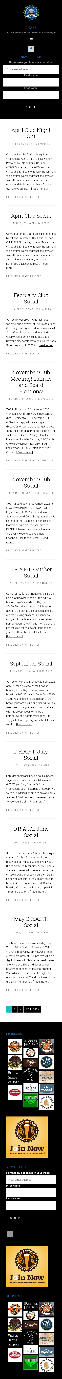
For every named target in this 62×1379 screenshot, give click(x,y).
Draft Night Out (31, 197)
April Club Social (31, 215)
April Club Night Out (31, 133)
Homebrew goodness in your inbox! (31, 62)
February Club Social (31, 298)
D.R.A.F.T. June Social (31, 831)
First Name (31, 75)
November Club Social (31, 482)
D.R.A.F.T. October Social (31, 572)
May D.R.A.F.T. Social (31, 921)
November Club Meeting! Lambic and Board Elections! (31, 382)
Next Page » (32, 1009)
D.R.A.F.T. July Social (31, 754)
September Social (31, 663)
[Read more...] (39, 188)
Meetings (47, 460)
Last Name (31, 88)
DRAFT (31, 27)
